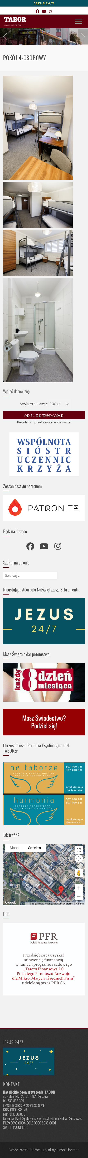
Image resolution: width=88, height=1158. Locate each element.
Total (47, 1150)
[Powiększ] (79, 888)
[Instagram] (50, 12)
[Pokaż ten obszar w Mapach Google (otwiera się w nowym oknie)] (11, 902)
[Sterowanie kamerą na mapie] (79, 858)
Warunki (80, 904)
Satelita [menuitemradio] (34, 848)
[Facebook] (37, 12)
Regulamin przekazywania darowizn (44, 422)
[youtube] (44, 546)
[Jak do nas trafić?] (44, 1061)
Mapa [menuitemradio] (14, 848)
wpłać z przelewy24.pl (44, 415)
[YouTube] (44, 12)
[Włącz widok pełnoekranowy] (79, 850)
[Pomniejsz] (79, 896)
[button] (61, 889)
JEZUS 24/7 (44, 3)
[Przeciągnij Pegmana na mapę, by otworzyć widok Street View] (79, 873)
